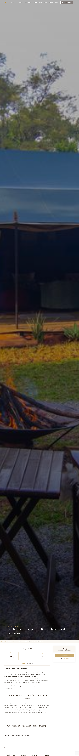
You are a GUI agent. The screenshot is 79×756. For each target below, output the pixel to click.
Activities (6, 748)
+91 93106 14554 (67, 660)
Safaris (20, 2)
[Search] (74, 2)
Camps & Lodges (38, 2)
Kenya (14, 641)
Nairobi (18, 641)
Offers (45, 2)
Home (2, 641)
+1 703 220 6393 (65, 658)
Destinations (28, 2)
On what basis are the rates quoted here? (15, 739)
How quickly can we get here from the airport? (17, 732)
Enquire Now (64, 655)
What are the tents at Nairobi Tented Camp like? (17, 735)
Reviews (51, 2)
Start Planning (66, 2)
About (56, 2)
